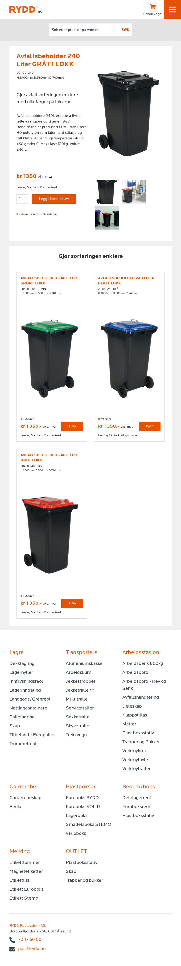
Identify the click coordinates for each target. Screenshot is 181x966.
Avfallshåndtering (140, 697)
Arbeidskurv (78, 672)
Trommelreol (23, 744)
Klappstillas (134, 715)
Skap (14, 726)
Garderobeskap (25, 798)
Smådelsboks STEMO (88, 824)
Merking (19, 852)
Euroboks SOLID (83, 807)
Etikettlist (19, 880)
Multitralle (77, 699)
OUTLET (76, 852)
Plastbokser (80, 787)
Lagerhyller (21, 672)
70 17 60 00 (29, 940)
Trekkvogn (76, 735)
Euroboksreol (136, 807)
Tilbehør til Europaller (32, 735)
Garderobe (22, 787)
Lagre (16, 653)
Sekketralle (78, 717)
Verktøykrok (134, 751)
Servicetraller (80, 708)
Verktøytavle (135, 760)
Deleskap (132, 706)
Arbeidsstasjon (140, 653)
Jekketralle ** (80, 690)
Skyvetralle (77, 726)
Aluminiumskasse (84, 663)
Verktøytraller (136, 769)
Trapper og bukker (84, 880)
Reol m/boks (138, 787)
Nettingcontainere (28, 708)
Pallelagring (22, 717)
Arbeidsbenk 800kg (142, 663)
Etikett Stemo (23, 898)
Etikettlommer (24, 862)
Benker (16, 807)
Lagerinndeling (25, 690)
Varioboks (76, 833)
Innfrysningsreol (26, 681)
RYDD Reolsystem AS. (27, 926)
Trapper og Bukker (141, 742)
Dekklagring (21, 663)
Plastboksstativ (138, 733)
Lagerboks (76, 815)
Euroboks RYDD (82, 798)
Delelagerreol (136, 798)
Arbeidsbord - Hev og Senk (144, 685)
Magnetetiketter (26, 871)
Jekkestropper (80, 681)
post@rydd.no (32, 949)
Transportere (81, 653)
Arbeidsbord (135, 672)
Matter (129, 724)
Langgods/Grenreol (29, 699)
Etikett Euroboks (26, 889)
